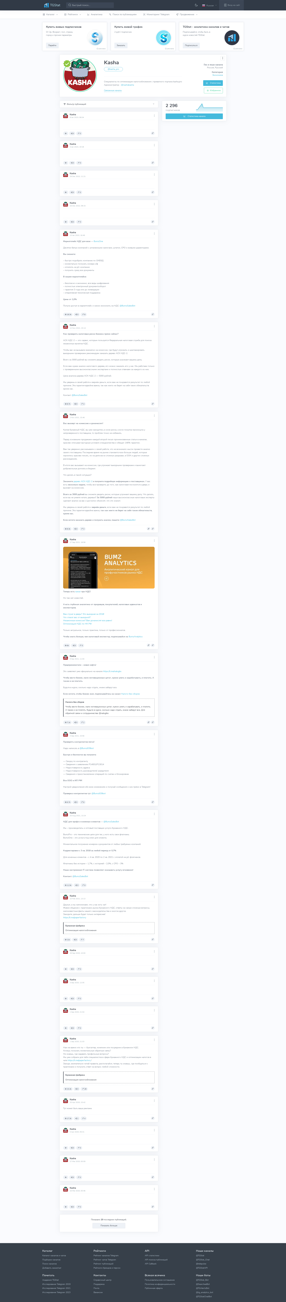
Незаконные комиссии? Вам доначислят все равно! (87, 620)
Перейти (52, 45)
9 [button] (84, 885)
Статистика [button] (215, 82)
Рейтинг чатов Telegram (105, 1259)
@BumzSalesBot (127, 305)
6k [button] (68, 645)
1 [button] (77, 1118)
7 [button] (83, 939)
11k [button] (68, 939)
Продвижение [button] (187, 14)
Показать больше (109, 1225)
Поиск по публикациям (125, 14)
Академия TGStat (50, 1279)
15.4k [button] (69, 1089)
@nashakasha (127, 84)
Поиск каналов (49, 1263)
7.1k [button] (68, 722)
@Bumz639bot (87, 748)
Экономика (217, 75)
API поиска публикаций (156, 1259)
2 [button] (83, 722)
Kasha (73, 114)
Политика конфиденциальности (160, 1284)
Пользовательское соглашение (160, 1279)
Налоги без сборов (130, 693)
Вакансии (98, 1292)
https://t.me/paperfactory (74, 917)
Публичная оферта (154, 1288)
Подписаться (191, 45)
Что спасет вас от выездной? (77, 617)
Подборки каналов (51, 1259)
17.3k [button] (69, 1118)
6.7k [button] (68, 802)
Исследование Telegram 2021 (56, 1288)
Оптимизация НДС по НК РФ (77, 623)
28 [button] (85, 1089)
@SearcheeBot (203, 1284)
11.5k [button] (69, 885)
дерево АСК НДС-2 (83, 481)
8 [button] (84, 314)
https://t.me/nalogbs (112, 671)
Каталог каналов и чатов (54, 1255)
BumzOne (98, 241)
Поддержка (99, 1284)
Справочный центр (102, 1279)
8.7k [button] (68, 404)
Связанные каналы (113, 90)
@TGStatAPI (202, 1267)
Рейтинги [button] (73, 14)
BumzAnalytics (136, 636)
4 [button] (83, 404)
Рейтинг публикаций (103, 1263)
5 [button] (82, 645)
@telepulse (201, 1263)
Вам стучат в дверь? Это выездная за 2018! (83, 614)
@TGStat (200, 1255)
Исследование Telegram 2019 (56, 1284)
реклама (102, 48)
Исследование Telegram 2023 (56, 1292)
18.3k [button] (69, 314)
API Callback (150, 1263)
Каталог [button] (50, 14)
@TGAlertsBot (202, 1288)
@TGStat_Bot (202, 1279)
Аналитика (96, 14)
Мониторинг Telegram (158, 14)
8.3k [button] (68, 529)
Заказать (121, 45)
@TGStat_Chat (203, 1259)
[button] (209, 5)
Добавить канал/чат (51, 1267)
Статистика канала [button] (196, 116)
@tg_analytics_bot (204, 1292)
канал (78, 591)
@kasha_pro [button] (113, 69)
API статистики (152, 1255)
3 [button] (83, 529)
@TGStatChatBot (204, 1296)
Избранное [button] (215, 90)
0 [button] (73, 133)
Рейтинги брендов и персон (107, 1267)
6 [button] (83, 802)
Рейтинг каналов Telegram (106, 1255)
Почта (96, 1288)
